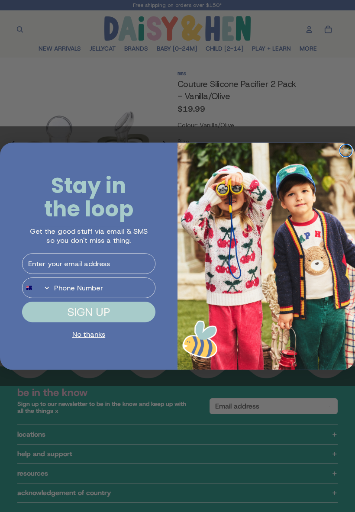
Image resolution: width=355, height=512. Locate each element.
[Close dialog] (346, 150)
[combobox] (37, 288)
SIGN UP (89, 311)
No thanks (88, 334)
